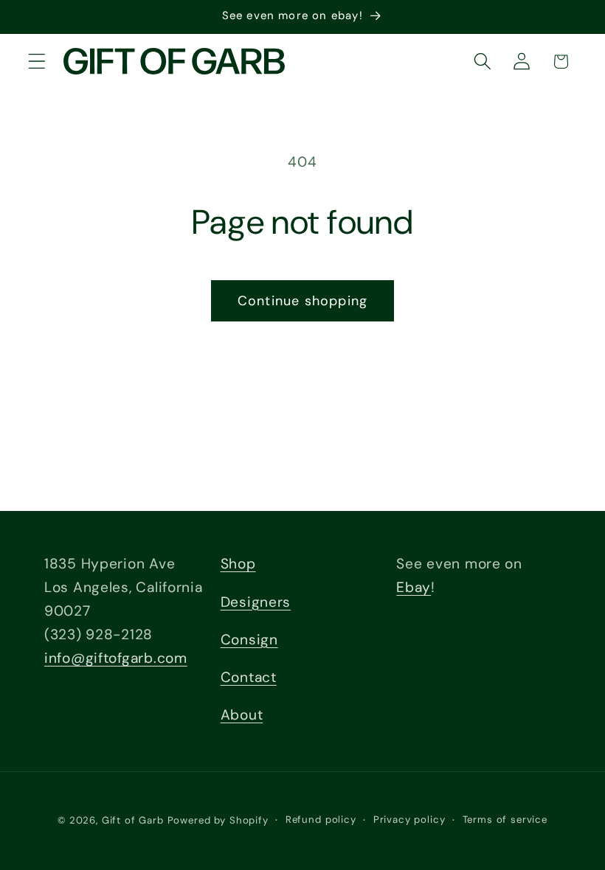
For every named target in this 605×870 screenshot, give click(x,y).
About (242, 715)
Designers (256, 602)
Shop (238, 563)
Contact (249, 677)
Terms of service (505, 819)
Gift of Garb (133, 820)
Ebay (413, 587)
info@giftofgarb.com (115, 658)
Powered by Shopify (218, 820)
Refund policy (321, 819)
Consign (249, 639)
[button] (37, 61)
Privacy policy (409, 819)
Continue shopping (302, 301)
